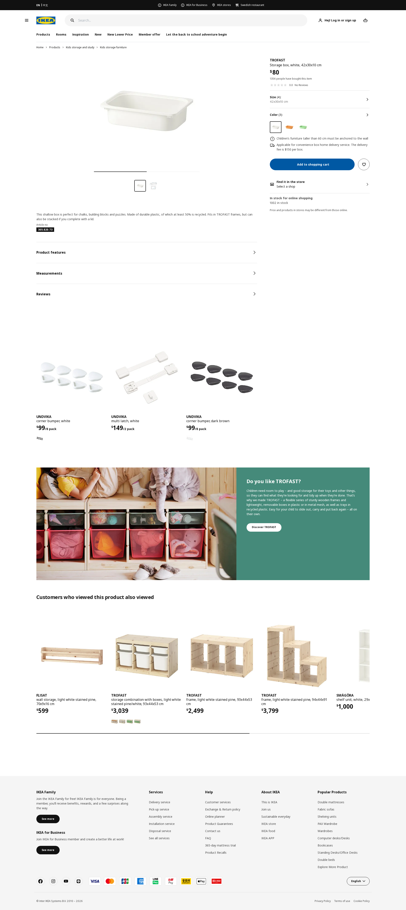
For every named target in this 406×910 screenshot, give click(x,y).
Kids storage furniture (113, 47)
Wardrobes (325, 831)
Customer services (218, 802)
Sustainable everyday (275, 817)
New (98, 34)
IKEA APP (267, 838)
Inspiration (80, 34)
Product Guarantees (219, 824)
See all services (159, 838)
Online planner (215, 817)
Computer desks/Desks (334, 838)
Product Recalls (215, 853)
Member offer (149, 34)
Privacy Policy (323, 901)
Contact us (212, 831)
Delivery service (159, 802)
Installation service (162, 824)
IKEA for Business (196, 5)
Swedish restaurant (252, 5)
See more (48, 819)
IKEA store (268, 824)
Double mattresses (331, 802)
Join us (266, 809)
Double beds (326, 860)
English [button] (356, 881)
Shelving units (327, 817)
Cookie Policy (362, 901)
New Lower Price (120, 34)
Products (54, 47)
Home (40, 47)
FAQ (208, 838)
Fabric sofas (326, 809)
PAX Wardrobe (327, 824)
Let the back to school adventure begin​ (196, 34)
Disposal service (160, 831)
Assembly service (160, 817)
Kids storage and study (80, 47)
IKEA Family (170, 5)
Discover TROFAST (264, 527)
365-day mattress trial (220, 845)
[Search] (72, 20)
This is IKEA (269, 802)
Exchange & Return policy (222, 809)
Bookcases (325, 845)
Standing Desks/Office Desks (338, 853)
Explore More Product (333, 867)
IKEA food (268, 831)
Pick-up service (159, 809)
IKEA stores (224, 5)
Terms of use (342, 901)
